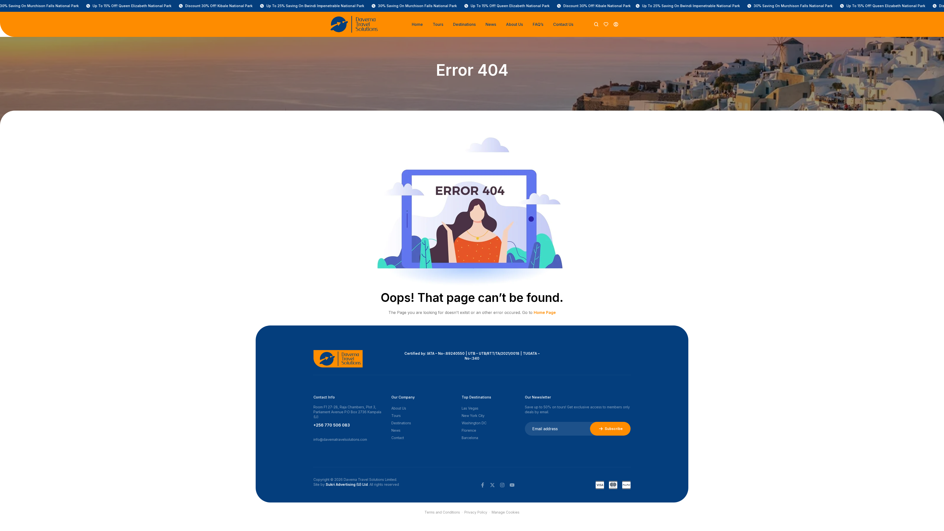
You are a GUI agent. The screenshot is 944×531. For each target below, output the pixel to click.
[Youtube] (512, 485)
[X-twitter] (492, 485)
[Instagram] (502, 485)
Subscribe (614, 429)
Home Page (545, 312)
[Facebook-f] (482, 485)
